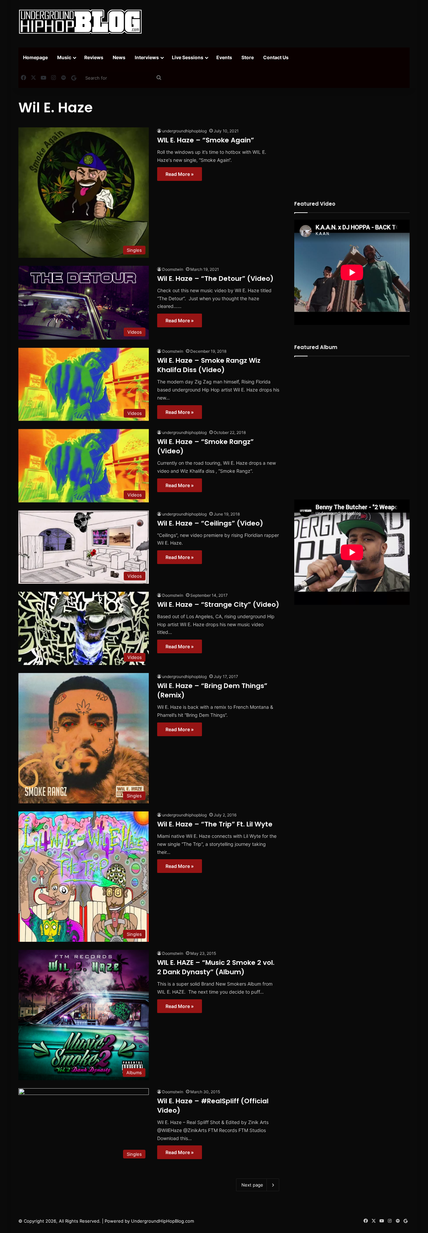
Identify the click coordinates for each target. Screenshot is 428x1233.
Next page (252, 1185)
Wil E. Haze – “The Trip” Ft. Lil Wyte (215, 824)
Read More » (180, 174)
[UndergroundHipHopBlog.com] (80, 21)
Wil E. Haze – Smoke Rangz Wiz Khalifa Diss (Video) (208, 365)
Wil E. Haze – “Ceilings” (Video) (210, 523)
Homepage (35, 57)
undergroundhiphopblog (184, 130)
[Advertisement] (281, 22)
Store (247, 57)
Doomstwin (172, 269)
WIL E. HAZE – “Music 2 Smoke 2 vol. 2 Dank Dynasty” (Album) (216, 967)
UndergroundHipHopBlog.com (162, 1221)
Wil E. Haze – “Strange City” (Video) (218, 604)
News (119, 57)
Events (224, 57)
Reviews (93, 57)
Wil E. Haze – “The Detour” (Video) (215, 278)
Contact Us (276, 57)
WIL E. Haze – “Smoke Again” (205, 140)
